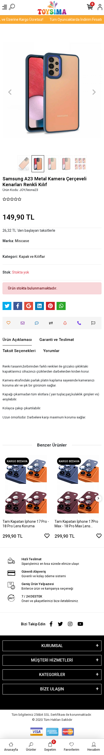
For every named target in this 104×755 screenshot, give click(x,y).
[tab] (17, 339)
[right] (98, 498)
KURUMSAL (52, 645)
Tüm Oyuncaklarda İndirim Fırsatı (73, 19)
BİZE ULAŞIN (52, 689)
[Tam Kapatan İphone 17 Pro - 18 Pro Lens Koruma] (26, 486)
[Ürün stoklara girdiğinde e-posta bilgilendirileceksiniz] (66, 323)
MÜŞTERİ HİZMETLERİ (52, 660)
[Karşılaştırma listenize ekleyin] (52, 323)
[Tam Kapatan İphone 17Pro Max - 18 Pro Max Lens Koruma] (78, 486)
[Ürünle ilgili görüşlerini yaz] (38, 323)
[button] (10, 92)
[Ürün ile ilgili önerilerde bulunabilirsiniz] (94, 323)
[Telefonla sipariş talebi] (80, 323)
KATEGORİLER (52, 674)
